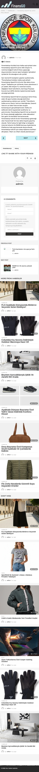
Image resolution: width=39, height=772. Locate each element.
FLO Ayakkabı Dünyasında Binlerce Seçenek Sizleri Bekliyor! (18, 306)
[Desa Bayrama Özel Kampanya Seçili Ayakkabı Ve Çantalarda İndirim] (19, 433)
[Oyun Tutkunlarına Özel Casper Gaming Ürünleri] (19, 641)
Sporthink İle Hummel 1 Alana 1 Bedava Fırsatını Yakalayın (16, 576)
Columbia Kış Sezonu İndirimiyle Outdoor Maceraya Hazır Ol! (17, 341)
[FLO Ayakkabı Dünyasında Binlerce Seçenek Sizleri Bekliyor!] (19, 291)
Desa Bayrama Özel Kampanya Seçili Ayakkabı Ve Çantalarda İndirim (16, 449)
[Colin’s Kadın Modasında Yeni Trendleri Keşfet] (19, 600)
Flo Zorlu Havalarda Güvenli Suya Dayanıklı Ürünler (18, 485)
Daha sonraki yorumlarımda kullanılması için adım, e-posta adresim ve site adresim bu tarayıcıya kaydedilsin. (17, 222)
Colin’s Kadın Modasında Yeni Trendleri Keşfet (19, 618)
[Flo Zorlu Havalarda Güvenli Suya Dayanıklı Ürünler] (19, 470)
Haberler (6, 42)
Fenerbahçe (7, 148)
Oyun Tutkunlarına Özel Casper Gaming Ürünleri (16, 660)
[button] (34, 4)
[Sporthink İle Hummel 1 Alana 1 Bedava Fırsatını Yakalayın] (19, 556)
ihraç (17, 148)
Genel (3, 573)
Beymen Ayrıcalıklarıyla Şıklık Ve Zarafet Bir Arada (17, 376)
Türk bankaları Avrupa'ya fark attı (23, 250)
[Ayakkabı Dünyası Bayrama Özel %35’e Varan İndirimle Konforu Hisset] (19, 396)
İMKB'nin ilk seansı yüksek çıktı (22, 266)
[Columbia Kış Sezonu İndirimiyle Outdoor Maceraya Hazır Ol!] (19, 326)
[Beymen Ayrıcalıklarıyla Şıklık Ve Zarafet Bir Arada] (19, 361)
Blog (2, 616)
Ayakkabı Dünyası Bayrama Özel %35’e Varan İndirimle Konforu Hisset (17, 412)
